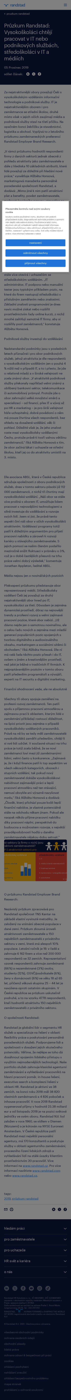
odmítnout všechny (35, 252)
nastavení (35, 242)
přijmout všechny (36, 263)
